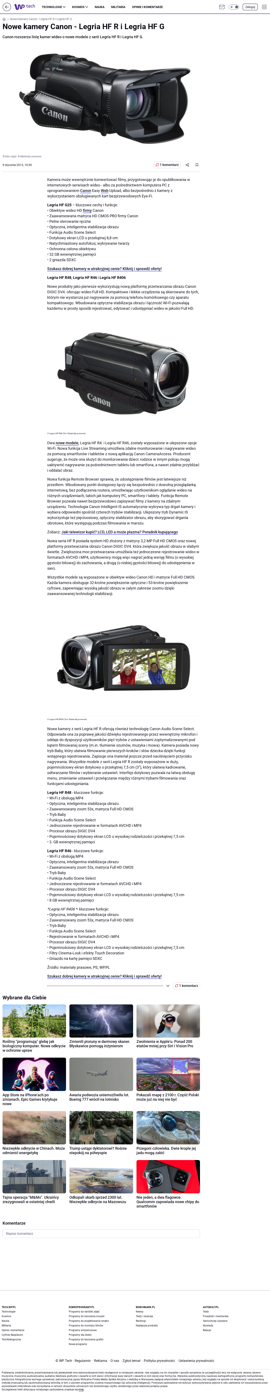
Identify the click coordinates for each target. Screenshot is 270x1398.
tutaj (81, 1389)
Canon (85, 190)
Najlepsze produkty (147, 1325)
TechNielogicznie (11, 1339)
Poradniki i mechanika (215, 1316)
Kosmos (78, 7)
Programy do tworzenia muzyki (86, 1316)
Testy (206, 1311)
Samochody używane (215, 1320)
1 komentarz (169, 165)
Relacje (207, 1330)
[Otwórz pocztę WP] (222, 7)
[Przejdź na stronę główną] (7, 10)
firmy (87, 210)
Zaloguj (250, 7)
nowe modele (67, 443)
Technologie (52, 7)
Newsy (139, 1311)
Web (104, 190)
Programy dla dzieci (80, 1334)
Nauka (99, 7)
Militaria (118, 7)
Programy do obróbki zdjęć (84, 1311)
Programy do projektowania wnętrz (89, 1320)
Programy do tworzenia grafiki (86, 1339)
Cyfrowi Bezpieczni (12, 1334)
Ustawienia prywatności (195, 1361)
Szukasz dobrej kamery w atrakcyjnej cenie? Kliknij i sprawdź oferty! (104, 268)
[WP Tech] (28, 7)
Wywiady (208, 1325)
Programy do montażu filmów (86, 1325)
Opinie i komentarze (147, 7)
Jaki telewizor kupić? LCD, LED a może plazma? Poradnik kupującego (119, 532)
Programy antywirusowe (83, 1330)
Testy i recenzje (144, 1316)
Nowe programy (78, 1344)
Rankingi (141, 1320)
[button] (234, 7)
